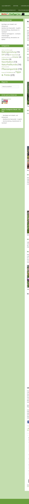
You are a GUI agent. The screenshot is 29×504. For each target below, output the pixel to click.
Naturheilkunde (11, 64)
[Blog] (6, 99)
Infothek (15, 5)
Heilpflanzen (5, 57)
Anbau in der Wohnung (7, 50)
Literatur (6, 59)
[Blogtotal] (5, 103)
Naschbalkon (9, 61)
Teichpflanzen (10, 72)
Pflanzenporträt (12, 69)
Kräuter (17, 57)
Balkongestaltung (11, 52)
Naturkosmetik (5, 66)
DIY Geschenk (14, 55)
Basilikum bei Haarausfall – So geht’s (11, 28)
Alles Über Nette (6, 5)
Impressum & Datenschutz (9, 10)
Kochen (10, 57)
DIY (5, 54)
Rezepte (4, 72)
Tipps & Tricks (11, 73)
